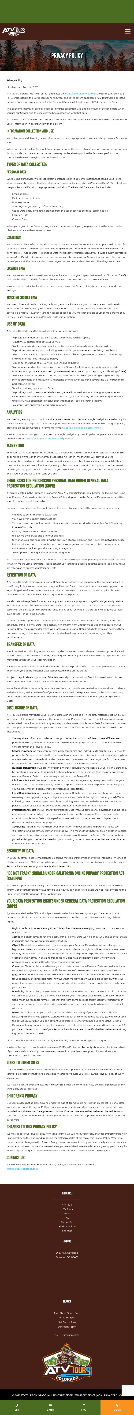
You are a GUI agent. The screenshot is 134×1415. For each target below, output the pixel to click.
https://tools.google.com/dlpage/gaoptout (49, 438)
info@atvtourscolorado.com (22, 1168)
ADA (99, 1395)
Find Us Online (67, 1226)
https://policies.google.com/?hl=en (81, 427)
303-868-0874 (71, 1335)
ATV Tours (67, 1204)
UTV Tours (67, 1209)
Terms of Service (85, 1395)
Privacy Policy (113, 1395)
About (67, 1213)
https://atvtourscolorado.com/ (81, 93)
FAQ (67, 1217)
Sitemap (67, 1230)
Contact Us (67, 1222)
